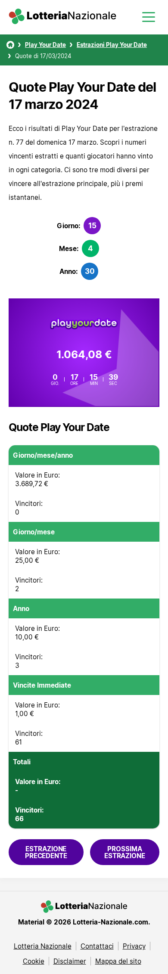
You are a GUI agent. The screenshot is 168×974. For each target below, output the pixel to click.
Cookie (33, 961)
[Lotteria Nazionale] (10, 45)
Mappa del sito (118, 961)
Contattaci (97, 946)
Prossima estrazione (124, 852)
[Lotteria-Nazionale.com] (62, 21)
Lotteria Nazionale (43, 946)
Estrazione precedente (46, 852)
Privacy (134, 946)
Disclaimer (69, 961)
